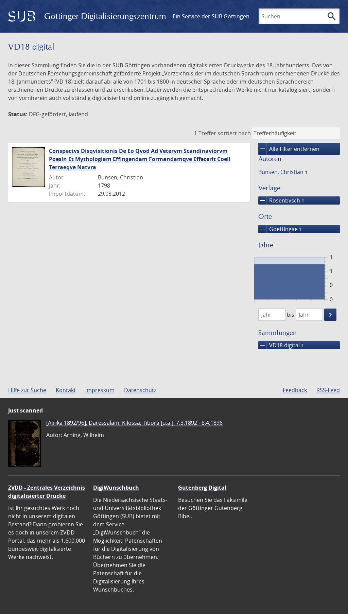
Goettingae (280, 229)
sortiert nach (234, 133)
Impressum (100, 390)
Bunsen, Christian (283, 172)
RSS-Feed (328, 390)
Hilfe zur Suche (27, 390)
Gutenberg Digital (202, 487)
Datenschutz (140, 390)
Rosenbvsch (281, 200)
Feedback (295, 390)
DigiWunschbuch (116, 487)
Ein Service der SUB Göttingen (211, 16)
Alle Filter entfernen (288, 149)
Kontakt (66, 390)
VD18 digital (281, 345)
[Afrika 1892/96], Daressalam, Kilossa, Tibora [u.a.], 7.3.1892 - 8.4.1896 (134, 422)
